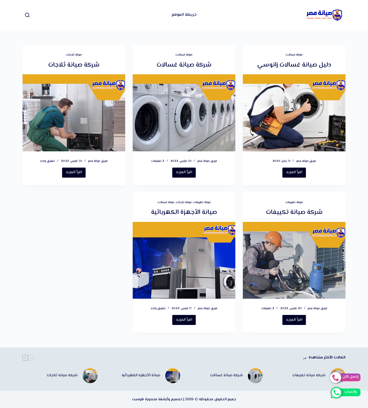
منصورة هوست (144, 399)
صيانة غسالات (294, 55)
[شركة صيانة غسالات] (184, 112)
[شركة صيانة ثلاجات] (74, 112)
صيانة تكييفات (294, 202)
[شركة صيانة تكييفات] (294, 260)
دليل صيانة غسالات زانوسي (294, 65)
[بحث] (27, 15)
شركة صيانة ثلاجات (74, 65)
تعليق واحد (47, 161)
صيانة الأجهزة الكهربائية (184, 212)
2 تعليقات (157, 161)
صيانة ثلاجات (74, 55)
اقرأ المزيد (292, 173)
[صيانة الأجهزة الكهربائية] (184, 260)
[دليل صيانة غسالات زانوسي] (294, 112)
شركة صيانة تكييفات (294, 212)
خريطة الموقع (184, 15)
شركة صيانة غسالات (184, 65)
